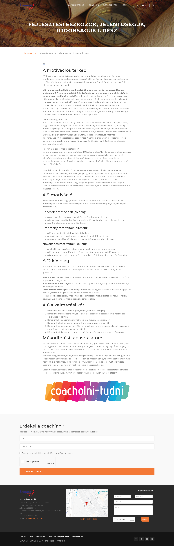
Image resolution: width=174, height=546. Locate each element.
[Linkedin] (141, 539)
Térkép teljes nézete (87, 519)
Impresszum (77, 537)
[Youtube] (147, 539)
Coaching (94, 5)
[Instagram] (152, 539)
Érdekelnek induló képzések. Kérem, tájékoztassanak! (47, 453)
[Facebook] (136, 539)
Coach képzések (76, 5)
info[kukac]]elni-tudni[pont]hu (36, 518)
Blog (31, 537)
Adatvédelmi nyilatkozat (58, 537)
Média (124, 5)
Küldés (145, 519)
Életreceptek (110, 5)
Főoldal (23, 53)
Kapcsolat (40, 537)
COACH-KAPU (140, 5)
